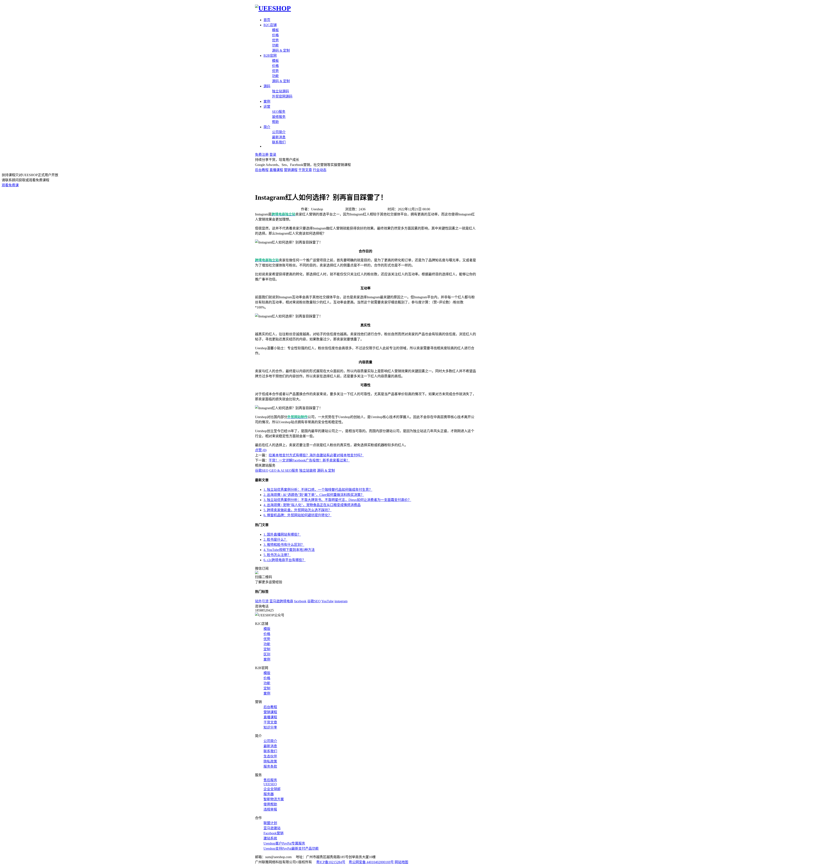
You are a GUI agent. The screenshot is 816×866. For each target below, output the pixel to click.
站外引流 (262, 601)
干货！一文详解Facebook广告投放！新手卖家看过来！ (309, 460)
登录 (272, 154)
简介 (267, 127)
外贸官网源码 (282, 96)
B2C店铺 (270, 25)
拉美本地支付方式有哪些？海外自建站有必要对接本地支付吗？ (316, 455)
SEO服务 (278, 111)
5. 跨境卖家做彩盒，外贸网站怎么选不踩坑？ (298, 510)
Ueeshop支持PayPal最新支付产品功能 (291, 848)
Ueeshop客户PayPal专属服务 (284, 843)
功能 (275, 45)
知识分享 (270, 727)
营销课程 (291, 170)
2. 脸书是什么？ (275, 539)
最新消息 (279, 137)
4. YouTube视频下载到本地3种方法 (289, 550)
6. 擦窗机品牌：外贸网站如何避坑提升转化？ (298, 515)
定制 (267, 649)
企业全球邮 (272, 789)
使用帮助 (270, 804)
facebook (300, 601)
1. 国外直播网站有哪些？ (282, 534)
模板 (275, 30)
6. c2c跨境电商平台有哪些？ (285, 560)
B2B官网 (270, 55)
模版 (267, 629)
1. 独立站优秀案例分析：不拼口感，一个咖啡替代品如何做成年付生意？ (318, 489)
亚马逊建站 (272, 828)
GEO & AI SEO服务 (283, 470)
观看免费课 (10, 185)
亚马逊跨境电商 (281, 601)
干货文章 (305, 170)
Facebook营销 (273, 833)
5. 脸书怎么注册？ (277, 555)
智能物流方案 (274, 799)
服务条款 (270, 766)
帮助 (275, 122)
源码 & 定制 (281, 50)
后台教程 (262, 170)
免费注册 (262, 154)
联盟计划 (270, 823)
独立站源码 (280, 91)
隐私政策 (270, 761)
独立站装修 (307, 470)
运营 (267, 106)
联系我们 (279, 142)
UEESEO (270, 784)
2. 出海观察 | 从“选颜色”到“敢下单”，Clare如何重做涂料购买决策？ (314, 495)
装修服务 (279, 117)
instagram (340, 601)
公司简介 (279, 132)
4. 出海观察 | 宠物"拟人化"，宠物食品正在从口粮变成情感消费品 (312, 505)
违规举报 (270, 809)
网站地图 (401, 862)
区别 (267, 654)
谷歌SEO (261, 470)
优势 (275, 40)
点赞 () (260, 450)
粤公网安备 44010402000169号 (371, 862)
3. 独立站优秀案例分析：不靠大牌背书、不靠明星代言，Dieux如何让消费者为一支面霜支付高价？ (337, 500)
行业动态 (319, 170)
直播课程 (276, 170)
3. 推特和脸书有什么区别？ (284, 544)
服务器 (269, 794)
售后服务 (270, 780)
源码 (267, 86)
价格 (275, 35)
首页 (267, 20)
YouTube (327, 601)
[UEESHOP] (273, 8)
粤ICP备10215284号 (330, 862)
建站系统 (270, 838)
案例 (267, 101)
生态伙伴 (270, 756)
